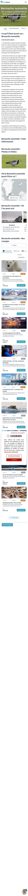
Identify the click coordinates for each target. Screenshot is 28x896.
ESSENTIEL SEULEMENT (18, 433)
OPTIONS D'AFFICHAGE (14, 456)
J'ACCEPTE (14, 459)
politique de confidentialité (11, 452)
